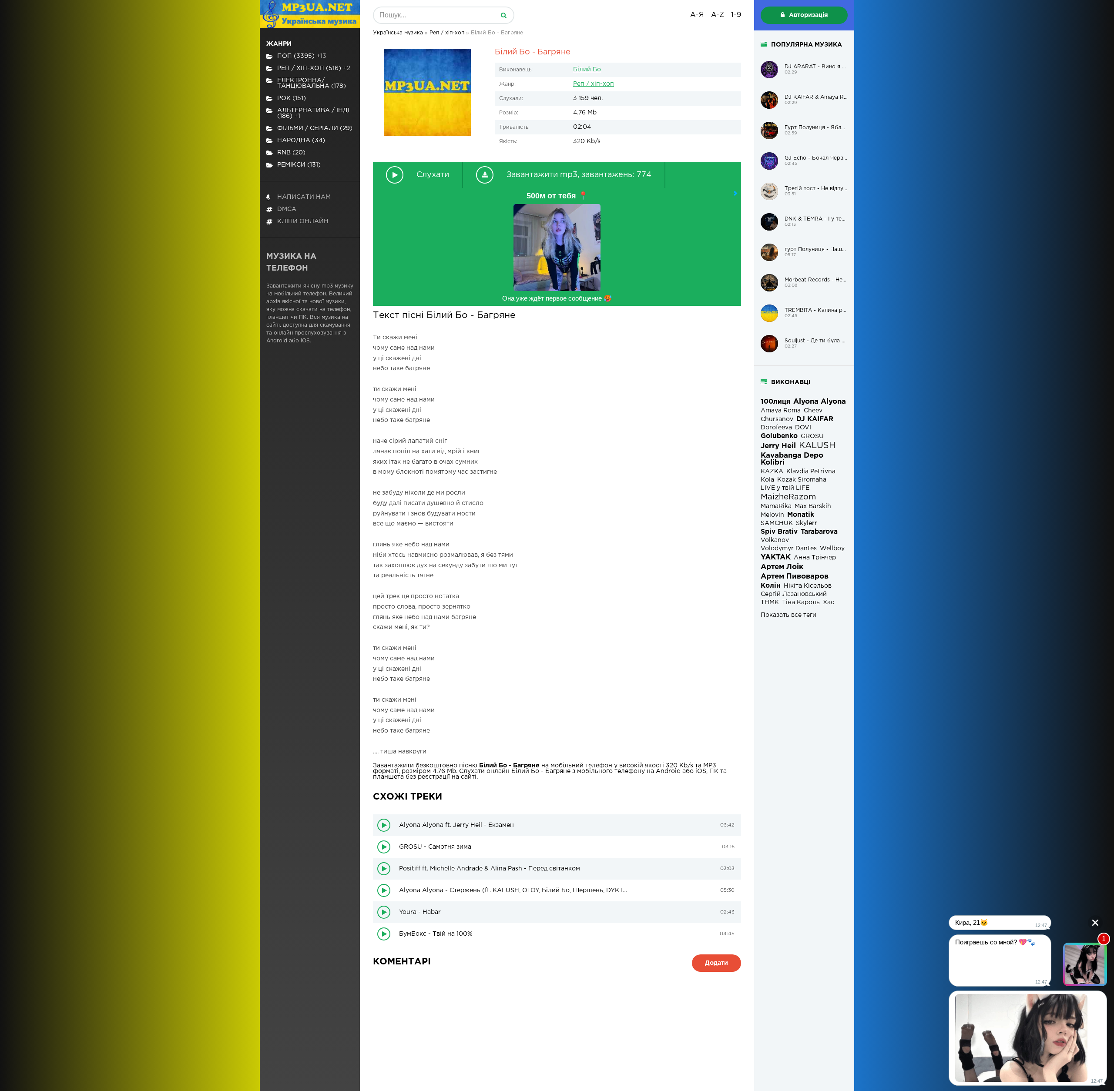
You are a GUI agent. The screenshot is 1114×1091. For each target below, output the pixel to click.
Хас (828, 602)
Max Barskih (813, 506)
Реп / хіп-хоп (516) (313, 68)
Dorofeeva (776, 427)
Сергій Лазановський (794, 594)
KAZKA (772, 471)
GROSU (812, 436)
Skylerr (806, 523)
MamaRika (776, 506)
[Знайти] (503, 15)
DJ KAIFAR (814, 419)
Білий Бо (587, 69)
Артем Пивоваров (795, 576)
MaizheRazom (788, 497)
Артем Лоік (782, 567)
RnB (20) (291, 152)
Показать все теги (788, 615)
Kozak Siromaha (801, 479)
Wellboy (832, 548)
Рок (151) (291, 98)
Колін (771, 586)
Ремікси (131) (299, 164)
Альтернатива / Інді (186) (313, 113)
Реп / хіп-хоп (593, 84)
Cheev (813, 410)
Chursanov (777, 419)
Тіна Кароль (801, 602)
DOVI (803, 427)
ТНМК (770, 602)
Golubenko (779, 436)
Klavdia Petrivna (811, 471)
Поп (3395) (301, 56)
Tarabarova (819, 532)
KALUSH (817, 445)
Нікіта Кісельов (808, 586)
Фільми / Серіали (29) (314, 128)
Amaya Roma (781, 410)
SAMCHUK (777, 523)
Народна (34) (301, 140)
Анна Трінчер (815, 557)
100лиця (775, 402)
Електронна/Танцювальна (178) (311, 83)
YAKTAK (776, 557)
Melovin (772, 515)
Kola (767, 479)
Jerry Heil (778, 446)
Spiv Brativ (779, 532)
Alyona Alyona (819, 401)
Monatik (800, 515)
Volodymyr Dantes (789, 548)
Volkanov (775, 540)
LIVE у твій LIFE (785, 488)
